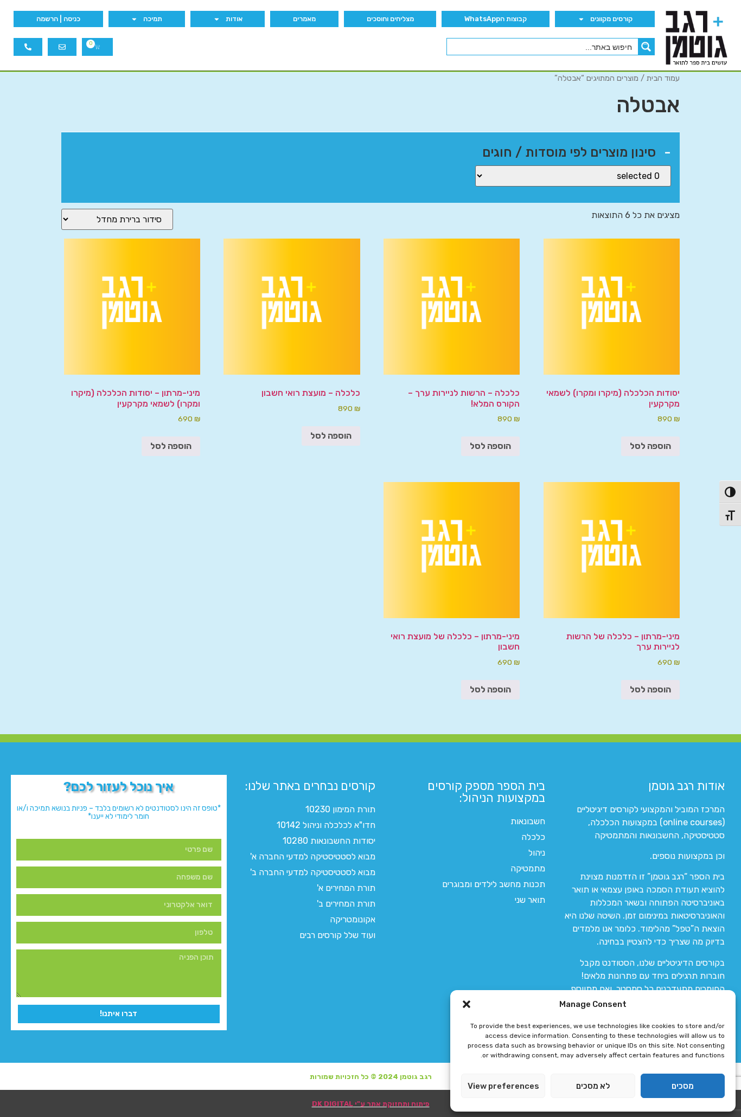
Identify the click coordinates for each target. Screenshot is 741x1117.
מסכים (683, 1086)
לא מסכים (593, 1086)
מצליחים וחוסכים (390, 19)
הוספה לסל (650, 446)
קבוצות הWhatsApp (495, 19)
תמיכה (152, 19)
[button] (466, 1004)
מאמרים (304, 19)
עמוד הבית (663, 78)
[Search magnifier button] (646, 46)
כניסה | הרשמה (58, 19)
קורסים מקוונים (611, 19)
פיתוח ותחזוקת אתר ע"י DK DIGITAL (371, 1104)
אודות (234, 19)
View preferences (503, 1086)
